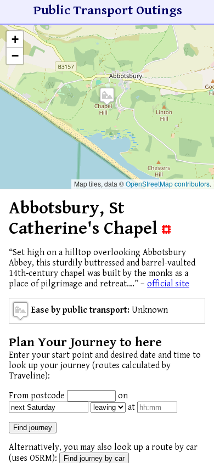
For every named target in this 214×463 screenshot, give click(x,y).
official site (168, 284)
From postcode (37, 396)
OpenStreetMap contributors (168, 183)
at (131, 407)
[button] (107, 96)
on (123, 396)
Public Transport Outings (107, 10)
